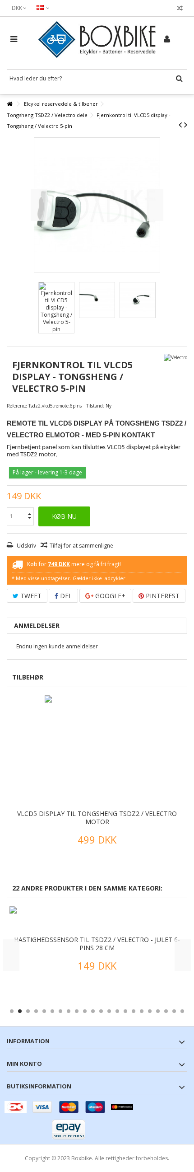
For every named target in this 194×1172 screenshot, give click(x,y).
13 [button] (109, 1011)
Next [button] (183, 955)
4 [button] (36, 1011)
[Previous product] (180, 124)
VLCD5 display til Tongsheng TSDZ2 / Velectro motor (97, 817)
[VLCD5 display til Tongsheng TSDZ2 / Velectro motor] (97, 751)
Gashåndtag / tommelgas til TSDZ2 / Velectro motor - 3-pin (103, 943)
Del (65, 595)
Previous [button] (11, 955)
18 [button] (150, 1011)
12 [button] (101, 1011)
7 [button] (60, 1011)
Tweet (30, 595)
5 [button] (44, 1011)
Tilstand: (95, 406)
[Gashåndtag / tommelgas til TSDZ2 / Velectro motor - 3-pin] (102, 919)
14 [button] (117, 1011)
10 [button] (85, 1011)
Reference (17, 406)
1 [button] (12, 1011)
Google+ (109, 595)
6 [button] (52, 1011)
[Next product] (185, 124)
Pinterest (162, 595)
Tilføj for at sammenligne (81, 545)
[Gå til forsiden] (9, 104)
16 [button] (133, 1011)
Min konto (24, 1063)
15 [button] (125, 1011)
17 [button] (141, 1011)
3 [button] (28, 1011)
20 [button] (166, 1011)
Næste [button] (155, 205)
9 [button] (77, 1011)
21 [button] (174, 1011)
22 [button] (182, 1011)
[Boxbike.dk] (97, 39)
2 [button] (20, 1011)
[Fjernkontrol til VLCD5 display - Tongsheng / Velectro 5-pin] (56, 307)
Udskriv (25, 545)
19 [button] (158, 1011)
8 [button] (68, 1011)
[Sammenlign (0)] (180, 9)
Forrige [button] (39, 205)
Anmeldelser (37, 625)
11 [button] (93, 1011)
